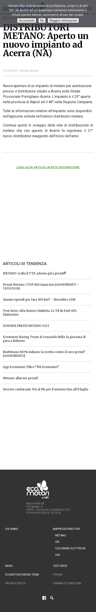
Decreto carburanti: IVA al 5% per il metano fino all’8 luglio (45, 389)
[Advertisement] (36, 221)
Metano (60, 535)
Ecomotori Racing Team (22, 574)
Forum (57, 574)
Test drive (60, 565)
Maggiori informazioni (63, 20)
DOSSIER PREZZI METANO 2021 (26, 326)
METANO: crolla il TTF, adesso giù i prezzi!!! (34, 273)
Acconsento (26, 20)
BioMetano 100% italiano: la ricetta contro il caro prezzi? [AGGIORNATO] (44, 354)
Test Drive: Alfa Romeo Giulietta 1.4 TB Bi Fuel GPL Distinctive (40, 313)
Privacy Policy (15, 583)
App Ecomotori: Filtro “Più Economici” (31, 367)
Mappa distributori (66, 529)
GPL (57, 542)
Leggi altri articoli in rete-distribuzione (48, 167)
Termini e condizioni (67, 583)
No (42, 20)
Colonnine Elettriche (70, 548)
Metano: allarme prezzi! (20, 378)
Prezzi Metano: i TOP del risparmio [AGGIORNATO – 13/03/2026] (41, 286)
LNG (57, 554)
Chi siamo (11, 529)
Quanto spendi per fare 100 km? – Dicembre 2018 (39, 300)
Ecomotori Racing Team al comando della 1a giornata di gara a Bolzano (44, 339)
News (9, 565)
